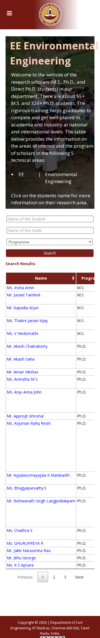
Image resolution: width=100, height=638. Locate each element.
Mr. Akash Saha (20, 359)
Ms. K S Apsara (20, 565)
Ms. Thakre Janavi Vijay (27, 320)
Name (41, 278)
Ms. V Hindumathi (22, 333)
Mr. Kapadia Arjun (23, 307)
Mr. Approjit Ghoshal (25, 416)
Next (79, 577)
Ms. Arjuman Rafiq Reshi (29, 423)
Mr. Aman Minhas (22, 372)
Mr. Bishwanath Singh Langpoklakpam (41, 500)
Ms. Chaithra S (19, 530)
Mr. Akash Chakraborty (27, 346)
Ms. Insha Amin (20, 287)
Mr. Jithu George (21, 557)
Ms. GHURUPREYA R (25, 543)
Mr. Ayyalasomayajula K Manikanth (38, 475)
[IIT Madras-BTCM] (50, 12)
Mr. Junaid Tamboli (23, 295)
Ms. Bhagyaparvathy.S (26, 488)
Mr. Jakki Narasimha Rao (29, 550)
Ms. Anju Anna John (24, 392)
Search (50, 253)
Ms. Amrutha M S (22, 379)
